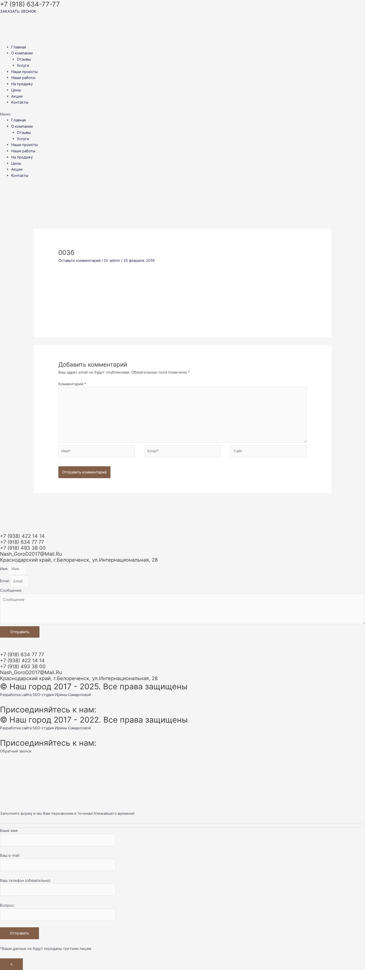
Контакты (19, 102)
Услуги (23, 65)
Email (5, 581)
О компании (22, 53)
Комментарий (72, 384)
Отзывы (24, 59)
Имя (4, 568)
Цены (16, 90)
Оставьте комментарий (79, 260)
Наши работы (23, 77)
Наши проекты (24, 71)
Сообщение (11, 590)
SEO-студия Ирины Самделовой (62, 694)
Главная (18, 47)
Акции (17, 96)
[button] (182, 114)
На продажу (22, 83)
